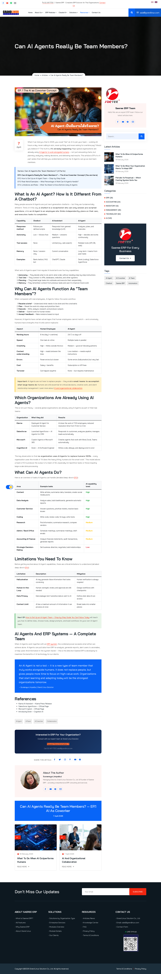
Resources (84, 12)
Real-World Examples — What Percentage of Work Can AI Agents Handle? (50, 181)
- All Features (20, 922)
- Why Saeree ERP (22, 927)
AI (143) (109, 218)
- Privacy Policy (88, 931)
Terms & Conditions (124, 969)
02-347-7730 (48, 3)
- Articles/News (88, 918)
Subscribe (138, 891)
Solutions (73, 12)
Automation (132, 283)
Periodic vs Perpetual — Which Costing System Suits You (128, 179)
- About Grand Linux (23, 931)
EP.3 (75, 477)
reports (51, 542)
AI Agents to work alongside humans (54, 152)
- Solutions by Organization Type (61, 918)
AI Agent (19, 721)
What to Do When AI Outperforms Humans (129, 155)
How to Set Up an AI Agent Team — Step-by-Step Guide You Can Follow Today (57, 617)
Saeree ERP (120, 283)
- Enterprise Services (56, 922)
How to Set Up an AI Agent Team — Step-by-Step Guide (43, 178)
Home (30, 12)
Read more (22, 867)
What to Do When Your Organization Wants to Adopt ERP (130, 167)
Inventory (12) (112, 206)
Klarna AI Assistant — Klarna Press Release (35, 703)
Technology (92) (113, 214)
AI (17, 837)
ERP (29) (109, 198)
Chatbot (109, 283)
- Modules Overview (56, 927)
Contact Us (96, 12)
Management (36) (113, 210)
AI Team (28, 721)
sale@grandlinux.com (149, 12)
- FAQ (84, 927)
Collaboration (52, 721)
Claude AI (62, 12)
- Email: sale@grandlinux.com (127, 922)
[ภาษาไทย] (152, 2)
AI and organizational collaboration (68, 388)
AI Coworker (39, 721)
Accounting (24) (113, 202)
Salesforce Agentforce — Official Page (34, 706)
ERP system (52, 644)
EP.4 (26, 567)
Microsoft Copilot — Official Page (31, 709)
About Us (38, 12)
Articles (45, 75)
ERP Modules (50, 12)
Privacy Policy (140, 969)
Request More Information (57, 744)
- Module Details (55, 931)
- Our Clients (53, 935)
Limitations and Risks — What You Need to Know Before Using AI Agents (49, 185)
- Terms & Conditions (90, 935)
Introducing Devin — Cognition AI (31, 712)
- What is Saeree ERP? (24, 918)
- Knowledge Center (90, 922)
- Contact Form (122, 927)
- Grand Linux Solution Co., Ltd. (128, 918)
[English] (156, 2)
